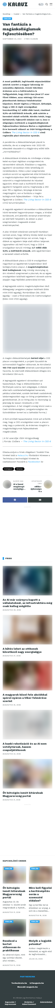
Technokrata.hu (19, 983)
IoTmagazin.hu (37, 983)
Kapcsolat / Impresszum (10, 1003)
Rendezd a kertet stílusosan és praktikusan (12, 945)
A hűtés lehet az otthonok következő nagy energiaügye (22, 650)
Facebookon (34, 461)
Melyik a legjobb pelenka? (40, 942)
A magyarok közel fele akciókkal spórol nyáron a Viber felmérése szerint (25, 698)
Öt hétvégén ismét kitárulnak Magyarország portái (23, 794)
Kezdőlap (6, 14)
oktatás (19, 469)
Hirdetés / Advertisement (29, 1003)
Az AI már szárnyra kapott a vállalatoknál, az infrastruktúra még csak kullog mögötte (27, 603)
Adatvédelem (46, 1002)
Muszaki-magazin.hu (27, 987)
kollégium (8, 469)
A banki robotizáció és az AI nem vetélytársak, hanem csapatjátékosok (25, 747)
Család (16, 14)
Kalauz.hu (23, 455)
